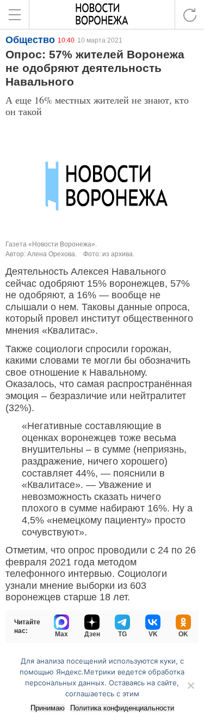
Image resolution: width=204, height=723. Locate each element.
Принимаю (47, 708)
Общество (30, 39)
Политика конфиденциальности (122, 708)
